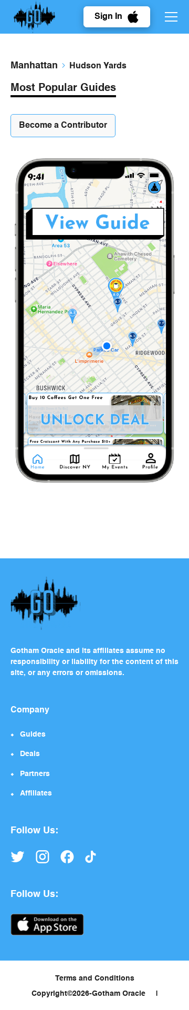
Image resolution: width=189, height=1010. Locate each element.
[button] (169, 16)
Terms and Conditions (94, 978)
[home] (34, 17)
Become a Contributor (63, 125)
